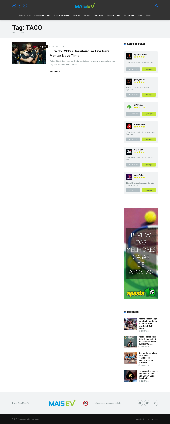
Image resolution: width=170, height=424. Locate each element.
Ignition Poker (140, 54)
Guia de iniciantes (61, 15)
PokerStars (139, 124)
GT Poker (138, 105)
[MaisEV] (85, 5)
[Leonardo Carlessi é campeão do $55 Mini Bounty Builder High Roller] (130, 382)
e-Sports (43, 47)
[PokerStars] (129, 129)
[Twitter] (19, 5)
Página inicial (24, 15)
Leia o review (133, 69)
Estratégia (98, 15)
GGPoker (138, 150)
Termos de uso (152, 419)
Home (14, 33)
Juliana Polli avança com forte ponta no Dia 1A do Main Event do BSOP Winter (148, 324)
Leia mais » (55, 71)
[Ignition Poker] (129, 59)
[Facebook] (14, 5)
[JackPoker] (129, 179)
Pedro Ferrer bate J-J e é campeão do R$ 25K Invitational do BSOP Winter (148, 340)
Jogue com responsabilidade (108, 403)
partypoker (139, 80)
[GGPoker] (129, 154)
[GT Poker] (129, 109)
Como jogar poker (42, 15)
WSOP (87, 15)
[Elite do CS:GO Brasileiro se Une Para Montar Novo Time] (29, 53)
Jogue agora (149, 69)
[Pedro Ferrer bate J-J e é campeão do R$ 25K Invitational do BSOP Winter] (130, 347)
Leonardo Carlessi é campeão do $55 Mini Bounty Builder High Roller (148, 375)
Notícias (76, 15)
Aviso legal (140, 419)
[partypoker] (129, 84)
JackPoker (139, 175)
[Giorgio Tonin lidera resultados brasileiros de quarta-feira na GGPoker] (130, 363)
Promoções (129, 15)
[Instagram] (25, 5)
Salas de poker (113, 15)
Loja (140, 15)
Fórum (148, 15)
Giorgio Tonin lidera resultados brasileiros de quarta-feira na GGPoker (148, 358)
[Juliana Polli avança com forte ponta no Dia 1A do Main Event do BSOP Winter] (130, 329)
